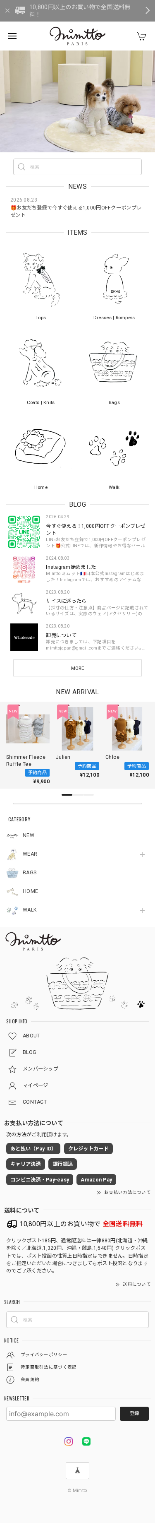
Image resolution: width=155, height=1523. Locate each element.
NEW (28, 835)
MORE (77, 668)
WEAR (30, 854)
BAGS (29, 873)
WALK (29, 910)
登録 (134, 1413)
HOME (30, 891)
